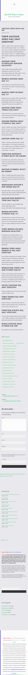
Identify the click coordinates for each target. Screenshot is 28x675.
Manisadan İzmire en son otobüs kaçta (9, 384)
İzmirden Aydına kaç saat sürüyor (8, 367)
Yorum (3, 417)
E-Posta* (3, 440)
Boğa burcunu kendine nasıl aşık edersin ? (9, 501)
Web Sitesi (3, 446)
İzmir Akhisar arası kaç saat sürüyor (9, 356)
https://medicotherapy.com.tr (18, 474)
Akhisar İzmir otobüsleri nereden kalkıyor (10, 346)
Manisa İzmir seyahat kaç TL (7, 378)
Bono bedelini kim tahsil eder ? (7, 508)
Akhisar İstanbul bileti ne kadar (8, 340)
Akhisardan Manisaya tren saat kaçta (9, 351)
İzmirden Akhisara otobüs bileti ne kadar (9, 365)
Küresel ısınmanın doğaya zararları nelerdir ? (9, 522)
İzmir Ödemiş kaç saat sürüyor (8, 362)
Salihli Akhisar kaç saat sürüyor (8, 386)
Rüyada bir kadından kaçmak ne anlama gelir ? (9, 511)
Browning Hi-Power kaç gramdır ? (8, 525)
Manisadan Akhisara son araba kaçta (9, 381)
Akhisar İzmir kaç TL (20, 343)
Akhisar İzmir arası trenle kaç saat (8, 343)
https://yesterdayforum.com (6, 474)
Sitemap (11, 476)
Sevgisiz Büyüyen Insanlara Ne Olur (11, 401)
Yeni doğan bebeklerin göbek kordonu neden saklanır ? (11, 494)
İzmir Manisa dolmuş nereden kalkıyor (9, 359)
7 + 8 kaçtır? (4, 459)
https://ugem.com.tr (4, 476)
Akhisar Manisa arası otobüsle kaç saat (9, 348)
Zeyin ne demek (4, 610)
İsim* (3, 433)
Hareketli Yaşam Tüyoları (14, 14)
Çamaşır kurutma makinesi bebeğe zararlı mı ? (9, 515)
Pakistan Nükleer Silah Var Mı (10, 396)
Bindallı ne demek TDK (6, 605)
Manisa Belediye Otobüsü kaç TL (8, 373)
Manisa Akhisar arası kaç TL (7, 370)
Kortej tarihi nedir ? (5, 497)
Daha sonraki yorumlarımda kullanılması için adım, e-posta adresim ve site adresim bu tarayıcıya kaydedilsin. (14, 455)
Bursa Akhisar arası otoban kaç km (9, 354)
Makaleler (7, 337)
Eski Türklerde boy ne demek (7, 614)
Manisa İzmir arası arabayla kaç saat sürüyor (10, 376)
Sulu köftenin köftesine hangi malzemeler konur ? (10, 518)
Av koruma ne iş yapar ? (6, 504)
